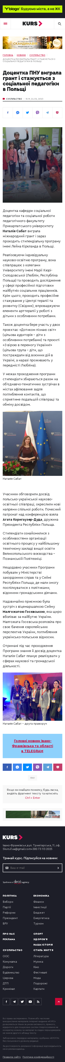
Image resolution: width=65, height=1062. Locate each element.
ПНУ (32, 778)
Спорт (38, 934)
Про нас (9, 934)
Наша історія (43, 945)
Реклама (9, 939)
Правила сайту (12, 1057)
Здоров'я (40, 939)
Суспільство (14, 99)
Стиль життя (43, 950)
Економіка (41, 896)
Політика (10, 896)
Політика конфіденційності (38, 1057)
